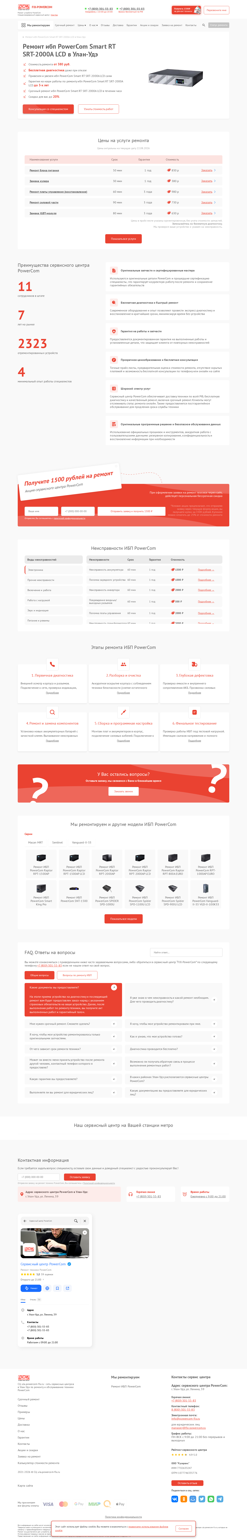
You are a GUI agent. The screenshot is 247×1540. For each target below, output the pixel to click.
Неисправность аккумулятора (106, 569)
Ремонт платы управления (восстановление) (58, 191)
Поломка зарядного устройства (107, 579)
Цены (81, 25)
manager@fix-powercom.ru (188, 1428)
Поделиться (174, 1499)
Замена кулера (39, 181)
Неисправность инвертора (104, 590)
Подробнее (52, 692)
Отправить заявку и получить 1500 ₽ (131, 511)
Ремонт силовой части (44, 202)
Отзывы (105, 25)
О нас (92, 25)
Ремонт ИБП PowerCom (126, 1386)
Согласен (184, 1528)
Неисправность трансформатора (108, 623)
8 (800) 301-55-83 (183, 1409)
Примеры (24, 1412)
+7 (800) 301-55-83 (100, 8)
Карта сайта (25, 1485)
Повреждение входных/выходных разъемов (103, 601)
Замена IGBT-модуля (43, 213)
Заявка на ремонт (172, 25)
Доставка (118, 25)
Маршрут (33, 1288)
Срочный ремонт (64, 25)
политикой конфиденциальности (69, 518)
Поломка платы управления (105, 613)
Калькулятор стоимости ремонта (38, 1463)
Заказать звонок (123, 791)
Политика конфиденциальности (123, 1516)
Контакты (191, 25)
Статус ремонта (218, 25)
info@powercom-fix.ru (185, 1418)
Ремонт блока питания (44, 170)
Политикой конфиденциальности (99, 1183)
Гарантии (132, 25)
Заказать (206, 170)
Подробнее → (206, 569)
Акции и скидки (149, 25)
